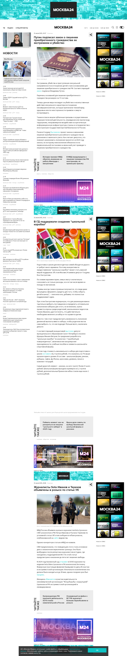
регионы (14, 92)
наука (4, 313)
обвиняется (50, 579)
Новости (10, 53)
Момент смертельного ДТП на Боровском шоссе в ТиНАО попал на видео (15, 108)
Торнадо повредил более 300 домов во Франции (16, 179)
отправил (64, 562)
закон (39, 91)
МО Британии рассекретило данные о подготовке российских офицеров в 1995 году (15, 150)
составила (46, 354)
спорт (8, 245)
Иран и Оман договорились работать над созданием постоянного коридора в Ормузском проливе (16, 200)
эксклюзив (53, 439)
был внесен (55, 132)
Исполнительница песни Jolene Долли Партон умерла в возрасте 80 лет (15, 161)
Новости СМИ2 (38, 205)
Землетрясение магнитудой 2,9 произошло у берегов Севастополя (14, 89)
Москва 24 (63, 27)
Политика (50, 33)
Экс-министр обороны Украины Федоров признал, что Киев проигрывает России (13, 290)
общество (6, 284)
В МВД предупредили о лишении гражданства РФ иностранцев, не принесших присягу (77, 160)
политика (5, 123)
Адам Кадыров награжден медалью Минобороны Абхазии (14, 170)
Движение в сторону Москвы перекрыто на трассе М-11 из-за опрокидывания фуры (13, 220)
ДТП (13, 101)
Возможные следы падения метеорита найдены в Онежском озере (16, 310)
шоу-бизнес (6, 164)
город (17, 101)
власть (39, 174)
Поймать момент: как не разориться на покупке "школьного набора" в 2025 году (53, 425)
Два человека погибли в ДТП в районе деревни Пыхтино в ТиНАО (15, 260)
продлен (40, 575)
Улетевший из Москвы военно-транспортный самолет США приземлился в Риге (13, 270)
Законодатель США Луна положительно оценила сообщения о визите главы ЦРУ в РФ (16, 331)
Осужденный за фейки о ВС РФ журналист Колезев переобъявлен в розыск (77, 599)
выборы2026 (12, 324)
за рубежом (12, 123)
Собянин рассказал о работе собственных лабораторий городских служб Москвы (16, 80)
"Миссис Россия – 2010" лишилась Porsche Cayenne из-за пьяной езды (14, 301)
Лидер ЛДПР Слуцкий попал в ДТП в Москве (15, 98)
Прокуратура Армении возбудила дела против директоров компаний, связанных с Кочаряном (16, 189)
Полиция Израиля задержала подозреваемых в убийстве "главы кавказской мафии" (14, 130)
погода (14, 182)
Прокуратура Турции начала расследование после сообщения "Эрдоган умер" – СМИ (14, 119)
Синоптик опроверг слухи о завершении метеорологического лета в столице (16, 280)
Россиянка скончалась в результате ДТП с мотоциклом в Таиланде (15, 210)
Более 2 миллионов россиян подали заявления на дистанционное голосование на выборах (14, 320)
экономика (6, 254)
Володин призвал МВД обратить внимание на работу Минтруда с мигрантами (52, 160)
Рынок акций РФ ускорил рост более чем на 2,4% (15, 251)
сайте (56, 538)
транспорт (6, 274)
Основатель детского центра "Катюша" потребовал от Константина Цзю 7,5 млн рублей (16, 241)
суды (4, 245)
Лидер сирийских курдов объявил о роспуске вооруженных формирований (16, 140)
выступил (70, 331)
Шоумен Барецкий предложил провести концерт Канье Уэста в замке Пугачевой (16, 231)
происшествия (7, 92)
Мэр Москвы (8, 59)
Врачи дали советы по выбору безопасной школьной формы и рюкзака (76, 425)
